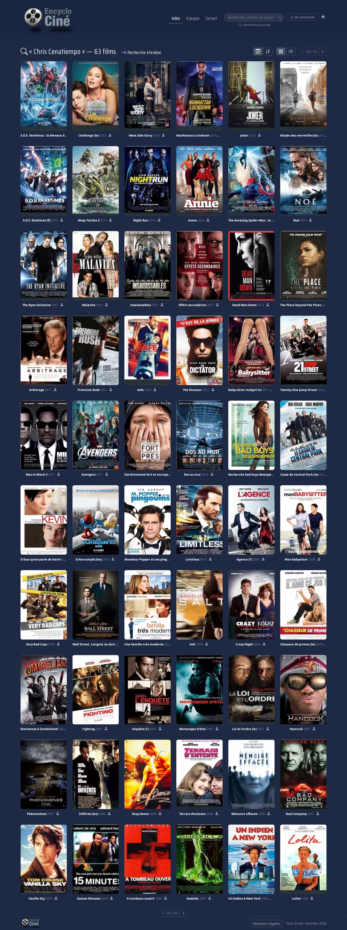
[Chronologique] (258, 51)
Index (176, 18)
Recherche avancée (256, 25)
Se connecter (304, 17)
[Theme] (323, 16)
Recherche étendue (143, 52)
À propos (193, 18)
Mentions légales (266, 923)
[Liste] (290, 51)
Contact (211, 18)
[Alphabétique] (267, 51)
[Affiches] (280, 51)
